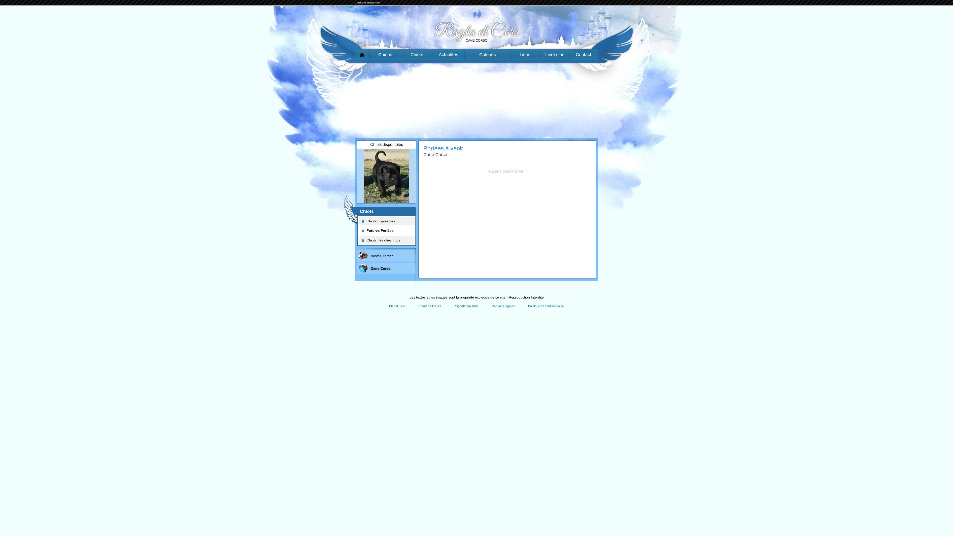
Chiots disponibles (381, 221)
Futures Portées (380, 231)
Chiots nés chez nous (383, 240)
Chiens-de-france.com (367, 2)
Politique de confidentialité (546, 306)
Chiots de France (430, 306)
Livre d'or (554, 54)
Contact (583, 54)
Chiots (416, 54)
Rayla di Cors (476, 32)
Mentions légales (503, 306)
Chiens (385, 54)
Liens (525, 54)
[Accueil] (362, 54)
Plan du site (397, 306)
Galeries (487, 54)
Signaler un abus (466, 306)
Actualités (448, 54)
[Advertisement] (476, 99)
